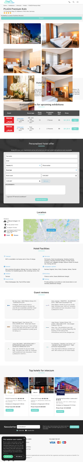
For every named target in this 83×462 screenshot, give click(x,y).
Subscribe (21, 430)
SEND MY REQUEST (41, 199)
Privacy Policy (27, 446)
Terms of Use (27, 449)
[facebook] (5, 460)
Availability (4, 15)
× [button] (24, 438)
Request (41, 18)
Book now (75, 120)
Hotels (25, 5)
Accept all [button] (8, 456)
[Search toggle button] (73, 2)
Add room (46, 181)
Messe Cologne (13, 221)
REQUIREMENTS (9, 184)
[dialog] (14, 448)
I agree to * (16, 196)
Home (5, 5)
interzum (18, 5)
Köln (28, 11)
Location (10, 15)
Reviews (21, 15)
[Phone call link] (69, 2)
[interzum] (9, 120)
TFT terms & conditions (19, 196)
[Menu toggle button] (77, 2)
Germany (32, 11)
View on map (51, 230)
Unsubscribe (30, 430)
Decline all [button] (19, 456)
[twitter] (9, 460)
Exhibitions (12, 5)
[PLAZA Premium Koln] (22, 35)
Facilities (15, 15)
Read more (5, 453)
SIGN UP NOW (74, 427)
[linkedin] (13, 460)
